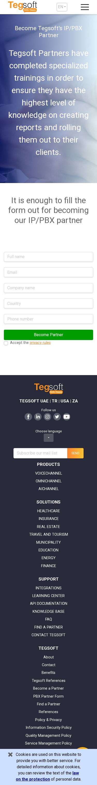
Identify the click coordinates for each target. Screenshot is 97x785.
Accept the (30, 343)
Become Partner (48, 334)
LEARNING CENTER (48, 596)
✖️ (10, 754)
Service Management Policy (48, 743)
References (48, 712)
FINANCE (48, 566)
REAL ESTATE (48, 527)
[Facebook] (28, 416)
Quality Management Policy (48, 735)
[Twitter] (57, 416)
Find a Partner (48, 704)
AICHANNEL (49, 489)
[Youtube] (66, 416)
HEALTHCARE (48, 511)
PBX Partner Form (48, 696)
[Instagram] (47, 416)
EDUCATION (48, 550)
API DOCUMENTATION (48, 603)
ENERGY (49, 558)
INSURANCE (49, 519)
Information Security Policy (49, 727)
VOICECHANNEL (48, 473)
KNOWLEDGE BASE (49, 611)
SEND (75, 453)
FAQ (48, 619)
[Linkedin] (38, 416)
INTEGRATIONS (48, 588)
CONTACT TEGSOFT (48, 635)
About (48, 657)
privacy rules (40, 343)
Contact (48, 665)
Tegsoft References (48, 681)
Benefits (48, 673)
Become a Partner (48, 688)
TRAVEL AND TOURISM (48, 534)
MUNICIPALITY (48, 542)
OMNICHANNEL (49, 481)
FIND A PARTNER (48, 627)
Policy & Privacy (48, 720)
